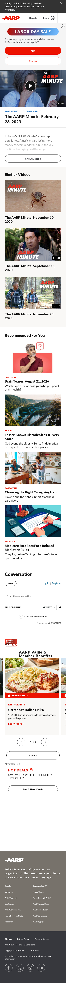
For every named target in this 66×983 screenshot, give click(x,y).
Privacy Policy (23, 939)
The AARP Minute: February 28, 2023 (32, 119)
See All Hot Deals (33, 789)
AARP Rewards (11, 898)
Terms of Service (42, 939)
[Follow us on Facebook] (9, 968)
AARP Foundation (40, 910)
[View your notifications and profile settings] (59, 607)
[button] (21, 742)
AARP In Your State (41, 904)
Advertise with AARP (42, 898)
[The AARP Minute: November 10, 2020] (33, 196)
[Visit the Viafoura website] (54, 623)
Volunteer (9, 892)
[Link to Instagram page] (31, 968)
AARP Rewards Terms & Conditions (20, 945)
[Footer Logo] (33, 860)
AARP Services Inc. (13, 910)
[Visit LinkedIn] (41, 968)
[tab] (13, 607)
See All (33, 755)
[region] (33, 601)
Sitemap (8, 939)
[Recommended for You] (33, 357)
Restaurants (16, 704)
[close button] (63, 26)
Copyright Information (14, 950)
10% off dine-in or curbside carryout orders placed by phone (32, 716)
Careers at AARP (40, 886)
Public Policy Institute (14, 916)
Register (33, 17)
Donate (8, 886)
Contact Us (9, 904)
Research (9, 922)
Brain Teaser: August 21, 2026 (27, 381)
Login (46, 17)
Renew (33, 60)
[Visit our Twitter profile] (20, 968)
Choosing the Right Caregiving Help (31, 492)
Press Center (38, 892)
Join (33, 50)
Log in (45, 583)
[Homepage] (11, 17)
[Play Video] (30, 86)
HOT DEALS (18, 770)
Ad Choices (34, 950)
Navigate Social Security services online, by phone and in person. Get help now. (24, 6)
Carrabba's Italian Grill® (26, 710)
